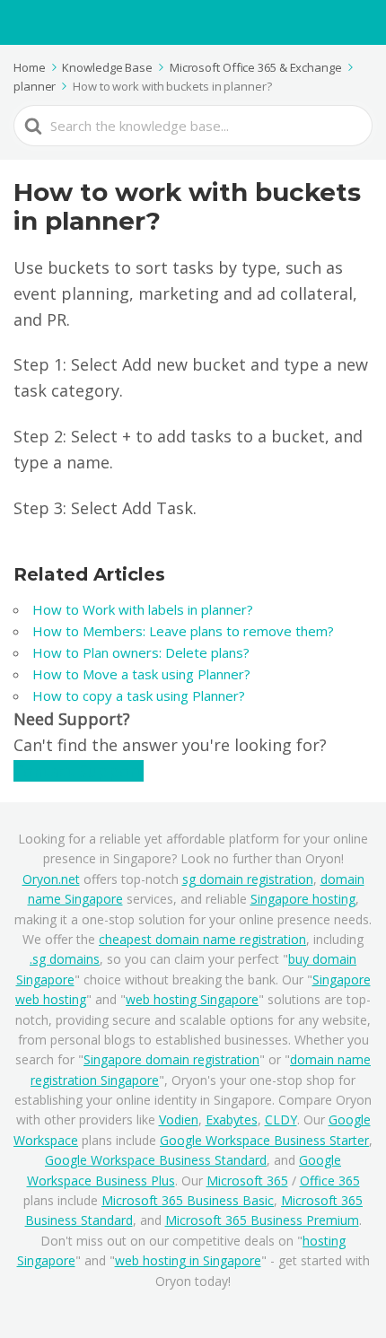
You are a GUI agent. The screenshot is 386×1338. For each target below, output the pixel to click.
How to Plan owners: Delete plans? (141, 652)
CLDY (281, 1119)
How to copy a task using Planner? (138, 695)
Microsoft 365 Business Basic (187, 1200)
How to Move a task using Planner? (141, 674)
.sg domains (65, 958)
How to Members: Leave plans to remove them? (183, 631)
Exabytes (232, 1119)
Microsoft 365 (247, 1180)
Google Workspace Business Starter (264, 1140)
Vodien (178, 1119)
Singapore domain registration (171, 1059)
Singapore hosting (302, 898)
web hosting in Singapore (188, 1260)
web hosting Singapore (192, 999)
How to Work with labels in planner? (142, 609)
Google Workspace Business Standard (156, 1159)
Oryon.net (51, 879)
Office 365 (330, 1180)
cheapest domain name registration (202, 939)
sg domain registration (247, 879)
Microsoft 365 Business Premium (262, 1220)
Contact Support (78, 771)
